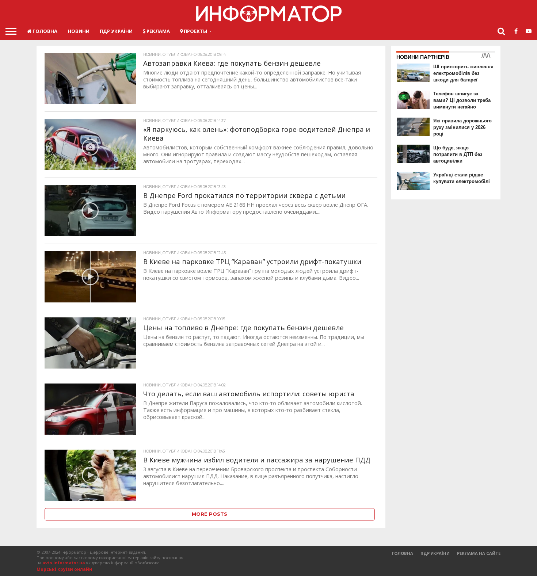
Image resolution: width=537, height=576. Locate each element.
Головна (44, 31)
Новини (79, 31)
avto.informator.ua (63, 562)
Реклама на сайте (478, 553)
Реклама (157, 31)
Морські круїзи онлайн (64, 569)
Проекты (195, 31)
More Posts (209, 514)
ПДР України (116, 31)
